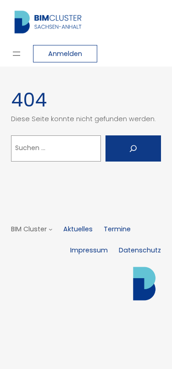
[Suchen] (133, 148)
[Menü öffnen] (16, 53)
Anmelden (65, 53)
